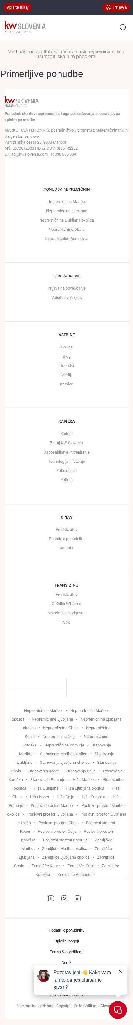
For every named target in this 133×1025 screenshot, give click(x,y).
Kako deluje (66, 470)
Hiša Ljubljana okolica (85, 788)
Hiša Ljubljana (46, 788)
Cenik (66, 962)
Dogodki (66, 365)
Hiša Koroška (93, 797)
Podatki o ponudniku (66, 538)
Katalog (66, 384)
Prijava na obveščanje (67, 288)
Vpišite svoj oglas (66, 297)
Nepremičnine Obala (66, 229)
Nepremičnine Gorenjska (66, 238)
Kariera (66, 433)
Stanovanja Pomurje (47, 779)
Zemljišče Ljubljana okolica (66, 857)
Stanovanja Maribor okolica (63, 753)
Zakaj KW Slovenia (66, 443)
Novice (67, 347)
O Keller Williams (66, 603)
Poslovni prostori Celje (57, 831)
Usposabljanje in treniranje (67, 452)
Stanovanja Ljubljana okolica (65, 762)
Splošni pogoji (66, 941)
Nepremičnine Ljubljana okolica (66, 220)
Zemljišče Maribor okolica (64, 848)
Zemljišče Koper (46, 866)
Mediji (66, 374)
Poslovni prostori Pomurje (65, 840)
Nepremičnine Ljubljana (66, 211)
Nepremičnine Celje (59, 736)
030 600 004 (65, 154)
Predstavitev (66, 529)
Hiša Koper (39, 797)
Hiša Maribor (84, 779)
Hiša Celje (65, 797)
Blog (67, 356)
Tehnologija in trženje (66, 461)
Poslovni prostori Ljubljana (50, 814)
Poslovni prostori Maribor (52, 805)
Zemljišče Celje (80, 866)
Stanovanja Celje (81, 771)
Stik (66, 622)
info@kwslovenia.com (28, 154)
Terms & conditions (67, 952)
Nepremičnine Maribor (66, 201)
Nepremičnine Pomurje (64, 745)
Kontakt (66, 548)
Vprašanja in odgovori (66, 613)
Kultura (66, 480)
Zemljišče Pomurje (74, 874)
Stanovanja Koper (43, 771)
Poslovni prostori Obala (58, 822)
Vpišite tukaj (17, 7)
